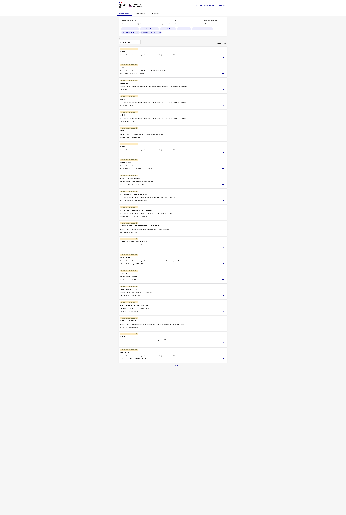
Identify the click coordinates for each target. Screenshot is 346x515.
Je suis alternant (124, 13)
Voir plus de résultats (173, 366)
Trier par (122, 39)
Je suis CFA (155, 13)
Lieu (175, 20)
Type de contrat (183, 29)
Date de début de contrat (148, 29)
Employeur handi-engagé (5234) (202, 29)
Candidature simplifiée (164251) (151, 32)
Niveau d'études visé (167, 29)
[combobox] (147, 24)
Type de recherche (210, 20)
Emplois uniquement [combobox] (212, 24)
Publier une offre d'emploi (206, 5)
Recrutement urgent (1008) (130, 32)
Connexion (222, 5)
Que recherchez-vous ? (129, 20)
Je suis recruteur (140, 13)
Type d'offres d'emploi (129, 29)
